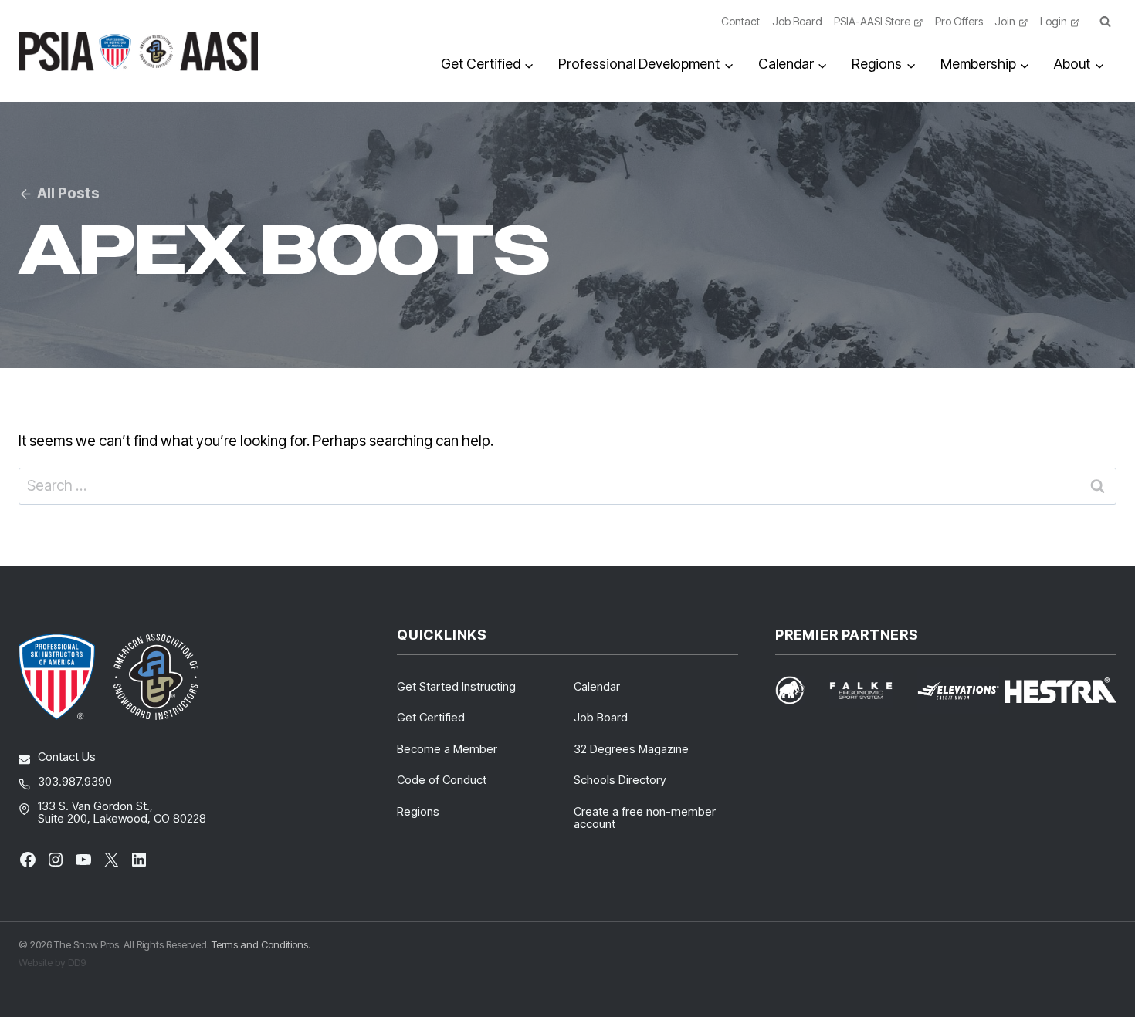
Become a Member (447, 749)
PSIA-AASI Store (872, 21)
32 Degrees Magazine (631, 749)
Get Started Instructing (456, 686)
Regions (418, 811)
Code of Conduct (441, 779)
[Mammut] (799, 690)
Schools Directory (620, 779)
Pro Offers (959, 21)
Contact (740, 21)
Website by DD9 (52, 962)
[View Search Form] (1104, 22)
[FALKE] (870, 690)
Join (1004, 21)
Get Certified (431, 717)
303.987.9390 (75, 781)
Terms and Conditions (260, 944)
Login (1053, 21)
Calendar (597, 686)
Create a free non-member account (645, 818)
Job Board (797, 21)
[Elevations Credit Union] (958, 690)
